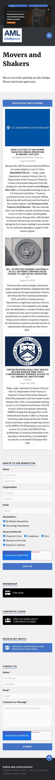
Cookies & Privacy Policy (14, 770)
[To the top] (49, 758)
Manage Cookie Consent (15, 773)
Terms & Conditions (38, 770)
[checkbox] (27, 524)
